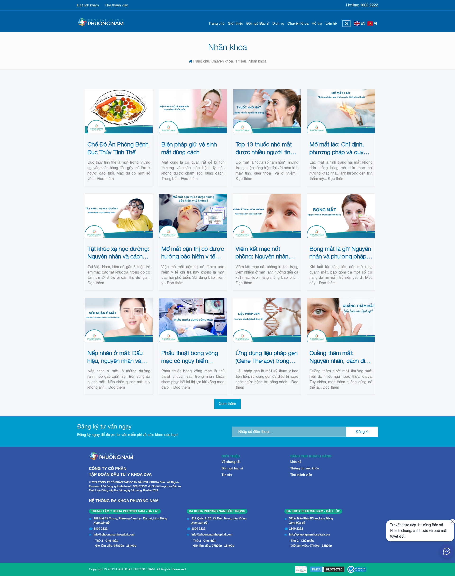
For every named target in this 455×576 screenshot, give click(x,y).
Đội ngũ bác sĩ (232, 468)
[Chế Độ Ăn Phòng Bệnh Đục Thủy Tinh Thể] (119, 111)
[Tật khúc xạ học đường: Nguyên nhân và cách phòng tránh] (119, 216)
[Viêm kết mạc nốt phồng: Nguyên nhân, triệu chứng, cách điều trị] (267, 216)
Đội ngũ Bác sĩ (257, 23)
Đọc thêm (105, 178)
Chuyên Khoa (298, 23)
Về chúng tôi (231, 462)
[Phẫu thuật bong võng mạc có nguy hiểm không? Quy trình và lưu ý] (193, 320)
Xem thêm (227, 403)
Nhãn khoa (227, 47)
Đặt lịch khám (88, 5)
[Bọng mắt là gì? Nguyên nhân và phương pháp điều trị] (341, 216)
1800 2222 (369, 5)
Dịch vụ (278, 23)
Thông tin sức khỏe (304, 468)
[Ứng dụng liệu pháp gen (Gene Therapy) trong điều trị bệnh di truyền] (267, 320)
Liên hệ (331, 23)
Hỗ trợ (317, 23)
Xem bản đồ (101, 522)
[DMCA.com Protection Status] (327, 569)
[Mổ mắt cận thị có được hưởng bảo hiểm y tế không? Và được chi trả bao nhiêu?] (193, 216)
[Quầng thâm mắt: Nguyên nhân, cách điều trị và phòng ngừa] (341, 320)
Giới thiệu (235, 23)
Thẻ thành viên (116, 5)
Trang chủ (216, 23)
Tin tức (227, 475)
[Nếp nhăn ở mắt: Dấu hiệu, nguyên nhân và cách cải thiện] (119, 320)
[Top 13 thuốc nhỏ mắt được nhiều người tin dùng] (267, 111)
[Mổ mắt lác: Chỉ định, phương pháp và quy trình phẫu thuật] (341, 111)
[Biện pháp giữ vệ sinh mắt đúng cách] (193, 111)
